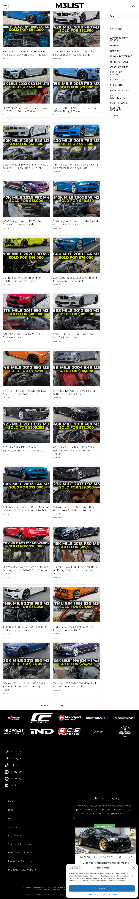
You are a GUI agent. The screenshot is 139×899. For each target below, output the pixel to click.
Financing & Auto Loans (21, 861)
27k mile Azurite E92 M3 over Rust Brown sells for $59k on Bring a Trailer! (74, 510)
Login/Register (16, 835)
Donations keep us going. (104, 798)
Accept (102, 888)
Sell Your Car (15, 827)
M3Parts (13, 818)
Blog (11, 810)
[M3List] (69, 5)
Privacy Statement (110, 894)
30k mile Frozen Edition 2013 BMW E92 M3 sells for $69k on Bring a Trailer (24, 686)
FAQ (10, 801)
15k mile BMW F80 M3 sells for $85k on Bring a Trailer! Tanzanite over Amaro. (75, 570)
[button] (133, 867)
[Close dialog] (132, 831)
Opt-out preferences (93, 894)
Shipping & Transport (20, 844)
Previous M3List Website (22, 869)
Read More (6, 58)
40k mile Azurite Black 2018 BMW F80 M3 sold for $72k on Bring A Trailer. (73, 450)
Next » (61, 705)
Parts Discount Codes (20, 852)
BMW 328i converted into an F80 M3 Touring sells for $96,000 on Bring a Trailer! (25, 570)
